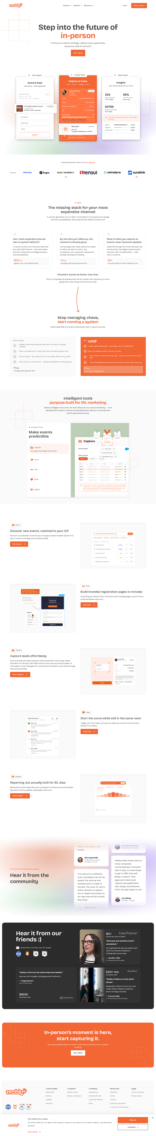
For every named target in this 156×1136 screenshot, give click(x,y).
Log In (125, 5)
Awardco (49, 1103)
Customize (132, 1127)
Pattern (48, 1096)
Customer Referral (96, 1100)
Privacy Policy (136, 1096)
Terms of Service (137, 1092)
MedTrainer (50, 1092)
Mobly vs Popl (72, 1092)
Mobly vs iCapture (74, 1096)
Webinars (113, 1092)
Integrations (93, 1092)
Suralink (49, 1100)
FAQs (91, 1103)
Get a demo (78, 53)
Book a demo (139, 6)
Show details (32, 1132)
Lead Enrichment (95, 1096)
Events (112, 1096)
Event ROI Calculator (118, 1103)
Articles (113, 1100)
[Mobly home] (16, 5)
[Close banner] (152, 1118)
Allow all (133, 1120)
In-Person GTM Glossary (119, 1107)
